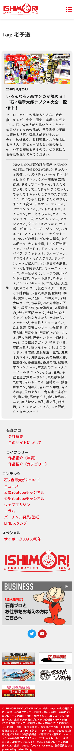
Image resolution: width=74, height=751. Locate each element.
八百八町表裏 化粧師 (46, 292)
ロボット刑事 (41, 278)
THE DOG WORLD (39, 169)
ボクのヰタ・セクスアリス (32, 258)
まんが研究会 (22, 203)
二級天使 (52, 283)
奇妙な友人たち (35, 317)
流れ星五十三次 (47, 352)
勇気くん (24, 297)
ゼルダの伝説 (28, 238)
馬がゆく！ (38, 396)
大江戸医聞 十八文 (31, 312)
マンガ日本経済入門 (27, 268)
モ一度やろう (31, 273)
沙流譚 (29, 352)
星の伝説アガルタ (34, 342)
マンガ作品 (16, 58)
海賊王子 (37, 357)
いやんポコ (54, 174)
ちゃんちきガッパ (26, 194)
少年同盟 (55, 327)
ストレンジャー (35, 233)
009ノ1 (17, 164)
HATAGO (60, 164)
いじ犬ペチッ (34, 174)
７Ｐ (21, 406)
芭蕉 (56, 372)
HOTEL (18, 169)
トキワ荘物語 (56, 243)
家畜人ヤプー (37, 327)
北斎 (36, 297)
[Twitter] (32, 633)
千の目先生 (49, 297)
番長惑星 (34, 362)
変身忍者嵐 (44, 307)
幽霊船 (44, 332)
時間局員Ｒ (21, 347)
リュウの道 (51, 273)
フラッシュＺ (34, 253)
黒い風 (51, 401)
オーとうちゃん (39, 213)
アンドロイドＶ (49, 208)
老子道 (47, 372)
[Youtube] (42, 633)
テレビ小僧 (36, 243)
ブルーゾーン (56, 253)
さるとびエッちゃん (36, 184)
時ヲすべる (57, 342)
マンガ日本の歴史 (52, 263)
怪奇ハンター (43, 337)
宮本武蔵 (19, 327)
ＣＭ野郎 (57, 406)
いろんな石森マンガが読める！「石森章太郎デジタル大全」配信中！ (36, 101)
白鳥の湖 (49, 362)
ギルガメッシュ (46, 218)
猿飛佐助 (19, 362)
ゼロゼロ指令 (49, 238)
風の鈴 (23, 396)
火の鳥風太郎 (56, 357)
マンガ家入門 (28, 263)
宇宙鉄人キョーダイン (47, 322)
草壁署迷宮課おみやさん (39, 374)
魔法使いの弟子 (32, 401)
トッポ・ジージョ (26, 248)
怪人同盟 (24, 337)
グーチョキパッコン (42, 223)
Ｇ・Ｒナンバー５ (26, 411)
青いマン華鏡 (49, 386)
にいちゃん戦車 (32, 199)
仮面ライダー (47, 287)
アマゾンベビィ (24, 208)
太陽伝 (52, 312)
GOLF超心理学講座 (38, 164)
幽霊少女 (31, 332)
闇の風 (33, 386)
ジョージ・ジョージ (44, 228)
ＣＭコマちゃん (37, 406)
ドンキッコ (49, 248)
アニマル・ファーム (49, 203)
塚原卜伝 (27, 307)
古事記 (36, 302)
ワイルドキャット (31, 283)
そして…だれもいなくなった (45, 189)
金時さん (52, 381)
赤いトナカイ (34, 381)
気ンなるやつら (42, 347)
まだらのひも (56, 199)
